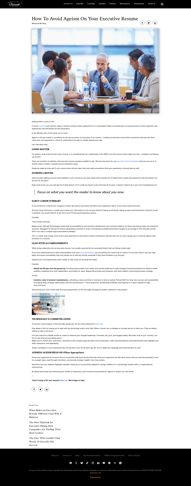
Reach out (64, 380)
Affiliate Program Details (114, 455)
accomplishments (87, 253)
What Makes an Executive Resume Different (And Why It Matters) (45, 414)
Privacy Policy (134, 455)
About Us (55, 455)
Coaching (91, 4)
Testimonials (139, 4)
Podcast (112, 4)
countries (42, 126)
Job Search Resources (91, 455)
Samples (102, 4)
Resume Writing (39, 23)
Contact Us (67, 455)
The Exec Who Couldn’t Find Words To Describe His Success (44, 441)
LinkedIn (79, 4)
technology (99, 324)
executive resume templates (128, 161)
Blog (77, 455)
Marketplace (125, 4)
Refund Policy (95, 477)
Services (67, 4)
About (150, 4)
